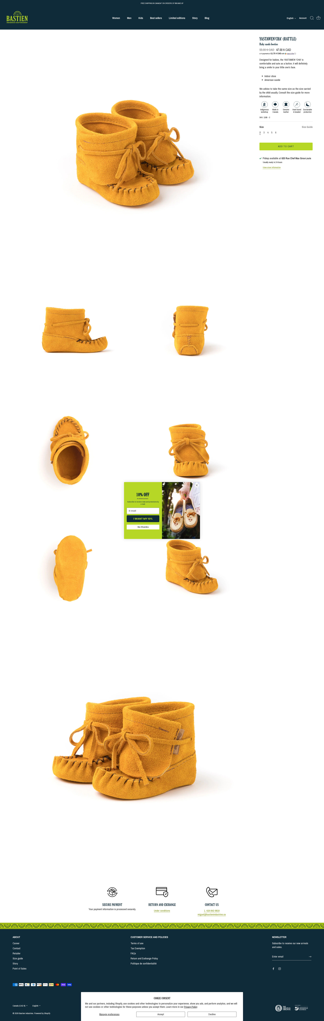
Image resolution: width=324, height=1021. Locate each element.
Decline (212, 1014)
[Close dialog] (197, 485)
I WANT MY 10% (143, 518)
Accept (160, 1014)
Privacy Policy (190, 1006)
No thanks (143, 527)
